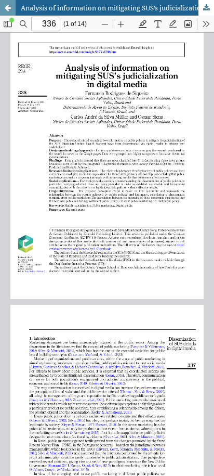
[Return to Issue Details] (8, 8)
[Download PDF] (206, 8)
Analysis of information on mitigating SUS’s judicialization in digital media (117, 7)
